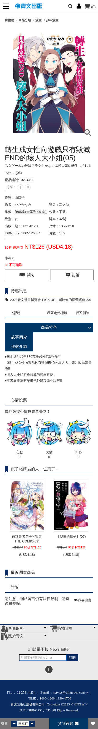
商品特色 (49, 327)
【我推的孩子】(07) (71, 536)
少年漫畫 (52, 20)
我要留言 (84, 600)
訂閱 (72, 658)
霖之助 (64, 205)
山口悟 (20, 197)
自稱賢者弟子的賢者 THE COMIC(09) (27, 539)
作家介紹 (19, 346)
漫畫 (38, 20)
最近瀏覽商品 (23, 572)
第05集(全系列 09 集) (31, 212)
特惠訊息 (19, 291)
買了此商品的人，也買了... (35, 469)
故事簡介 (19, 337)
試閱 (30, 275)
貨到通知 (66, 724)
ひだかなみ (23, 205)
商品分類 (25, 20)
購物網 (9, 20)
